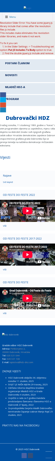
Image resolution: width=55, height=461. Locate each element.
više (5, 226)
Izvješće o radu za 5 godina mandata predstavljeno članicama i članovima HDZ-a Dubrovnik (29, 401)
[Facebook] (24, 455)
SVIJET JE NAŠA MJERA (19, 384)
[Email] (30, 455)
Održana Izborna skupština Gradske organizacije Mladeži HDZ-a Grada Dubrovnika (26, 391)
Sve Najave (8, 182)
